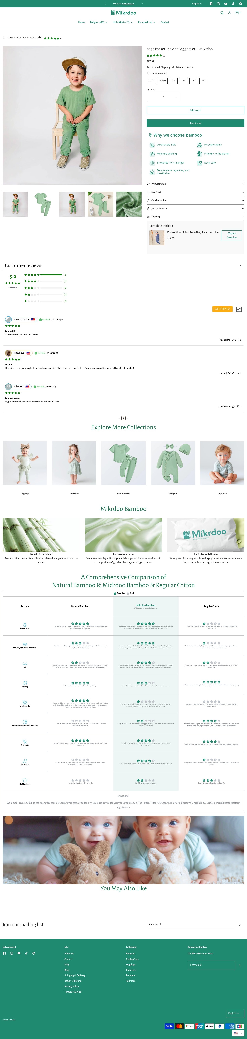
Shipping (165, 67)
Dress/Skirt (74, 494)
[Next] (142, 3)
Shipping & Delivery (74, 975)
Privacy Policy (71, 986)
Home (81, 22)
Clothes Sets (132, 959)
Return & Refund (72, 981)
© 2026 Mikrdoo (9, 1020)
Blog (66, 970)
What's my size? (159, 73)
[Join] (239, 924)
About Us (69, 953)
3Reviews (13, 287)
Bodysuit (130, 953)
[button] (15, 204)
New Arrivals (128, 4)
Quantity (151, 89)
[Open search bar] (222, 12)
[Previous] (105, 3)
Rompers (173, 494)
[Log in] (230, 12)
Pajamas (130, 970)
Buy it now (195, 123)
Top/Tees (222, 494)
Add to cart (195, 110)
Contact (165, 22)
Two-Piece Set (123, 494)
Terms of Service (72, 992)
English (195, 4)
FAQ (66, 964)
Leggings (24, 494)
